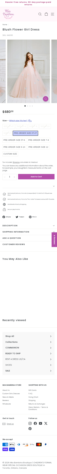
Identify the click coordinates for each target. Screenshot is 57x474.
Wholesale (6, 404)
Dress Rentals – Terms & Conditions (38, 408)
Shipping (16, 162)
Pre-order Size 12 (38, 147)
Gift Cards (32, 390)
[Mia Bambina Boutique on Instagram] (30, 423)
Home (4, 25)
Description (10, 225)
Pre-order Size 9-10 (14, 147)
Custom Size (10, 154)
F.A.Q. (30, 393)
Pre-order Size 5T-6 (14, 140)
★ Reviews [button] (54, 239)
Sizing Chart (33, 397)
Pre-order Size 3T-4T (25, 133)
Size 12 (7, 133)
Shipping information (15, 231)
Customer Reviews (13, 244)
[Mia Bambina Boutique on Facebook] (35, 423)
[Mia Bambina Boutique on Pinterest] (30, 428)
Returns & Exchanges (36, 404)
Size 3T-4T (9, 126)
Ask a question (11, 238)
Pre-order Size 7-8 (38, 140)
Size (15, 120)
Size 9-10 (45, 126)
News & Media (8, 397)
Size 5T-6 (21, 126)
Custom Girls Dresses (11, 393)
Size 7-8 (33, 126)
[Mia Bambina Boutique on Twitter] (45, 423)
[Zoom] (45, 99)
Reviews (5, 400)
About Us (6, 390)
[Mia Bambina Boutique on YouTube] (40, 423)
